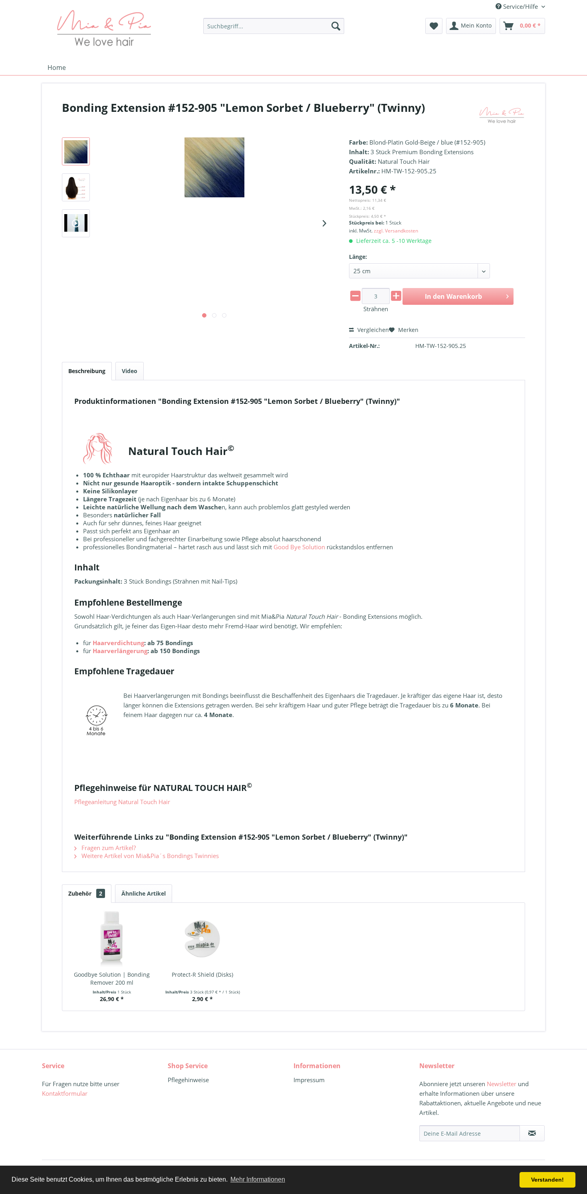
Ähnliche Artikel (143, 893)
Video (129, 371)
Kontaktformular (64, 1093)
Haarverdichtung (118, 643)
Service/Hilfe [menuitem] (520, 6)
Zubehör (85, 893)
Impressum (309, 1080)
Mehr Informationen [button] (257, 1179)
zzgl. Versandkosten (396, 230)
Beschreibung (86, 371)
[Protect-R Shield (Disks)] (202, 939)
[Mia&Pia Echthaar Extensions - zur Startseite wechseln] (104, 28)
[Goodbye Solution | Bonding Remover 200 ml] (111, 939)
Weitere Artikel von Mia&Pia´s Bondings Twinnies (149, 856)
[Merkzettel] (433, 26)
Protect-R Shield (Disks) (202, 974)
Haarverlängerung (120, 651)
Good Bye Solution (299, 547)
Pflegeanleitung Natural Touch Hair (122, 802)
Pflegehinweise (188, 1080)
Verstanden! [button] (547, 1179)
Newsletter (501, 1084)
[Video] (76, 223)
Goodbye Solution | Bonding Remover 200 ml (112, 978)
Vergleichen (372, 330)
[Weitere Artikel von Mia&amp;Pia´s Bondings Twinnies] (501, 115)
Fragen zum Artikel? (108, 848)
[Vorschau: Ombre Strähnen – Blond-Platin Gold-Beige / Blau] (76, 151)
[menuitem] (273, 26)
